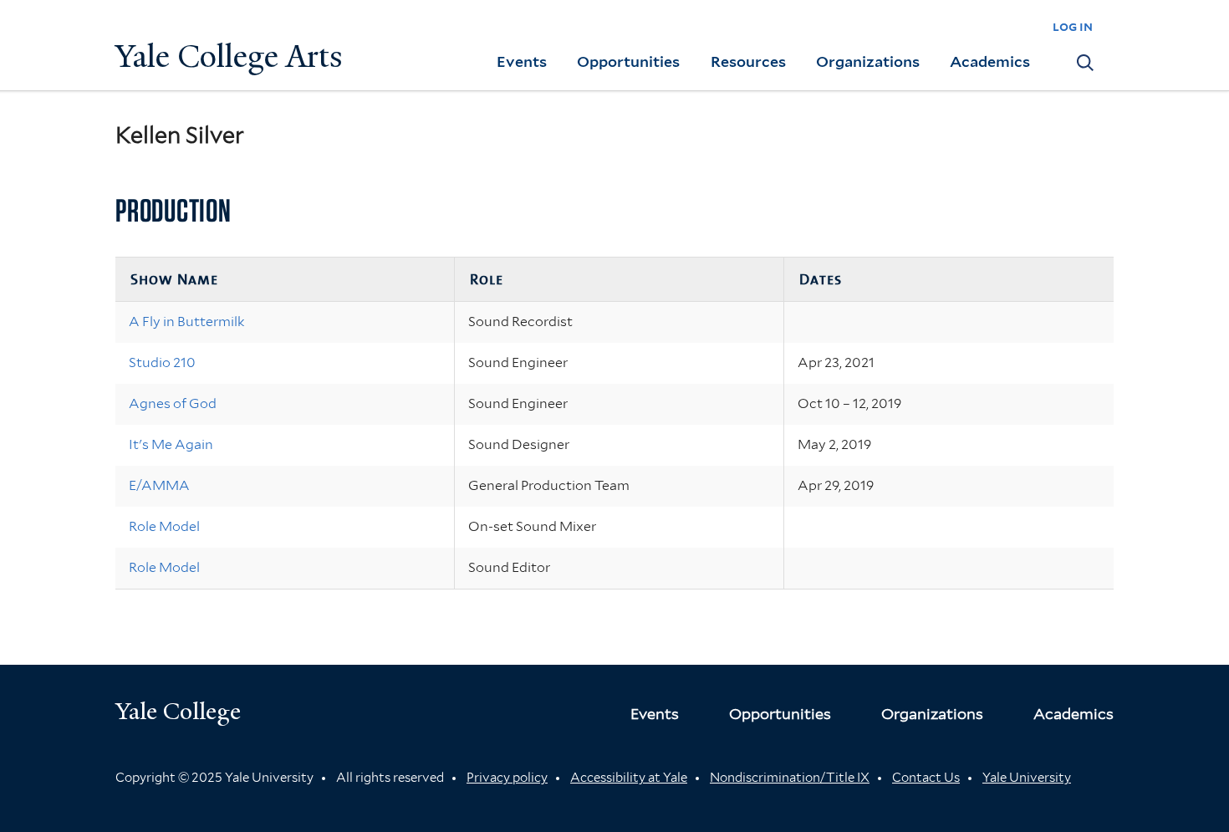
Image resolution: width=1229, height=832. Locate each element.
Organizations (868, 61)
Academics (990, 61)
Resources (748, 61)
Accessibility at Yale (628, 777)
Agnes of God (173, 403)
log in (1073, 26)
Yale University (1026, 777)
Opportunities (628, 61)
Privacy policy (507, 777)
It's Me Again (171, 444)
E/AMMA (159, 485)
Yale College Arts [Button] (229, 56)
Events (522, 61)
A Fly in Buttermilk (187, 321)
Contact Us (926, 777)
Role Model (164, 526)
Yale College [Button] (178, 711)
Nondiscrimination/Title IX (789, 777)
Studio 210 (162, 362)
